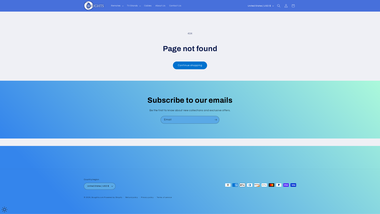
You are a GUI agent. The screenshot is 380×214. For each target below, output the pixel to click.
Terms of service (164, 197)
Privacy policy (147, 197)
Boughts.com (97, 197)
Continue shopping (190, 65)
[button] (117, 5)
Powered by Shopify (113, 197)
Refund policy (131, 197)
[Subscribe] (215, 120)
